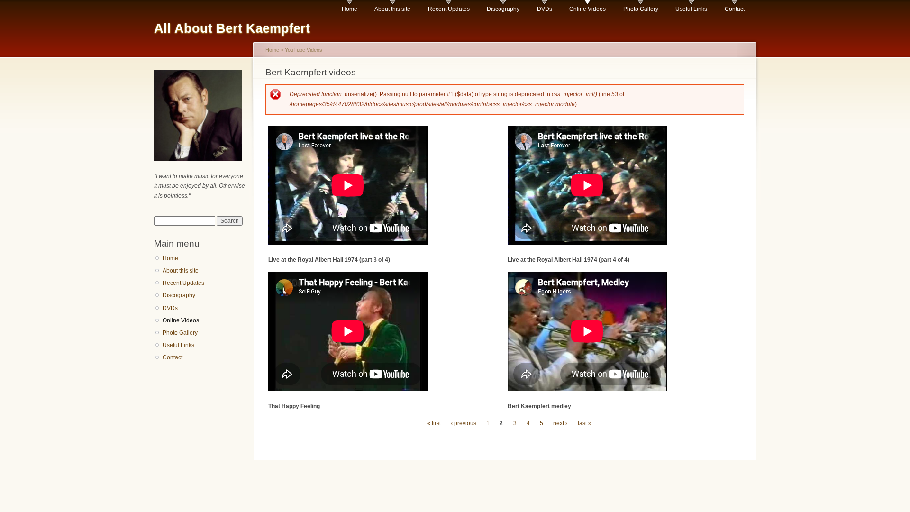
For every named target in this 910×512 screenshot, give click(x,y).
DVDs (544, 9)
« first (434, 423)
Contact (735, 9)
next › (560, 423)
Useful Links (691, 9)
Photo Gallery (640, 9)
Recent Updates (449, 9)
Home (349, 9)
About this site (392, 9)
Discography (503, 9)
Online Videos (587, 9)
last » (585, 423)
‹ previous (463, 423)
